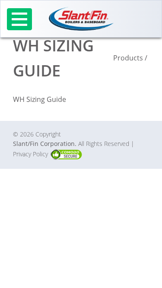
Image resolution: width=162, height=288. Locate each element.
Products (128, 58)
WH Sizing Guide (39, 99)
